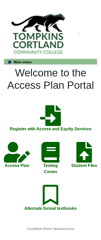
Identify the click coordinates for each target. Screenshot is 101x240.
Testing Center (50, 168)
